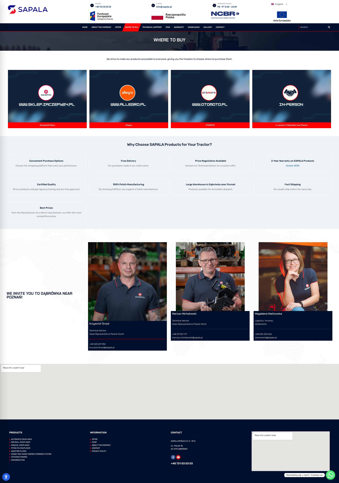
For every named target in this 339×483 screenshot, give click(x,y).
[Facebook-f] (173, 457)
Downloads (194, 27)
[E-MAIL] (153, 5)
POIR (168, 27)
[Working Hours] (214, 5)
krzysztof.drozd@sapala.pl (102, 347)
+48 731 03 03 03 (182, 463)
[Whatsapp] (330, 475)
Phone (98, 3)
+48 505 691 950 (97, 344)
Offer (118, 27)
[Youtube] (178, 457)
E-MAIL (159, 3)
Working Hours (224, 3)
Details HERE (292, 165)
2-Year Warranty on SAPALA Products (292, 160)
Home (85, 27)
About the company (101, 27)
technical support (152, 27)
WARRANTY (179, 27)
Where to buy (131, 27)
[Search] (329, 27)
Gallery (208, 27)
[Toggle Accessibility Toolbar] (6, 477)
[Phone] (92, 5)
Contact (220, 27)
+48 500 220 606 (263, 334)
